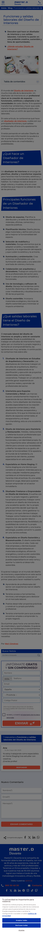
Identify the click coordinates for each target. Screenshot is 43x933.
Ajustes (22, 930)
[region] (21, 914)
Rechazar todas (21, 925)
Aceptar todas (21, 920)
